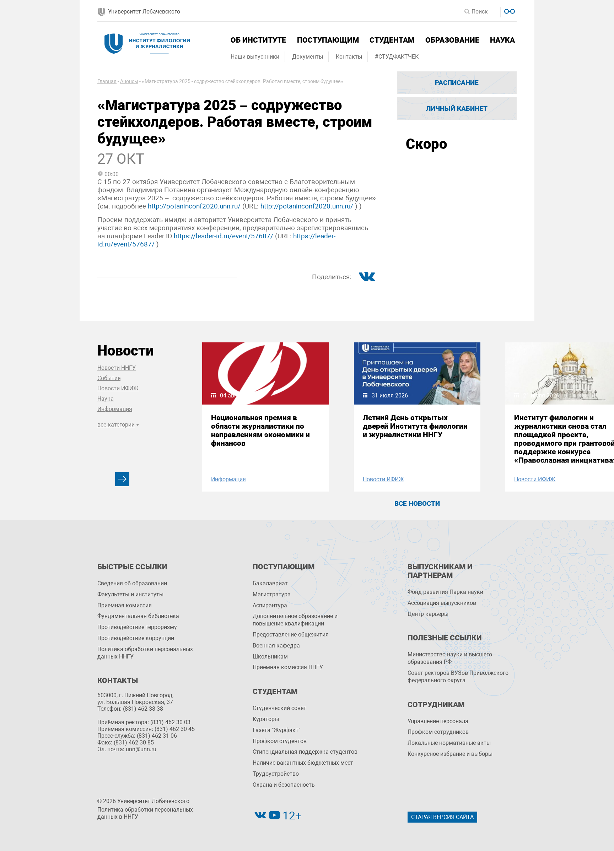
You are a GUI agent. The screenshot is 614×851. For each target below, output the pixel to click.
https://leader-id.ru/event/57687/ (223, 236)
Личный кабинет (457, 108)
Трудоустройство (276, 773)
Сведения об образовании (132, 583)
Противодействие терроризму (137, 627)
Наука (502, 40)
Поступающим (328, 40)
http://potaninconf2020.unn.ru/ (194, 206)
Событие (108, 378)
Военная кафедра (276, 645)
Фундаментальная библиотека (138, 616)
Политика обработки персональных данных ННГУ (145, 653)
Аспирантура (270, 605)
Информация (114, 409)
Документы (307, 56)
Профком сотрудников (438, 731)
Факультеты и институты (130, 594)
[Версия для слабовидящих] (509, 10)
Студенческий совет (279, 708)
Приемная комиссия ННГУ (288, 667)
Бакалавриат (270, 583)
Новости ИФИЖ (118, 388)
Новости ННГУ (116, 367)
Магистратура (272, 594)
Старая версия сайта (442, 817)
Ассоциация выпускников (442, 603)
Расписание (457, 82)
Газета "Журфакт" (276, 730)
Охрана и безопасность (284, 784)
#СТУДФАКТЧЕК (397, 56)
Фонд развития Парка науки (445, 592)
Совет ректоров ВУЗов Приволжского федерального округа (458, 677)
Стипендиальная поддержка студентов (305, 751)
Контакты (349, 56)
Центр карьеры (428, 614)
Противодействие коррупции (135, 638)
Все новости (417, 503)
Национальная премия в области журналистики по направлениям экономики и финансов (260, 430)
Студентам (392, 40)
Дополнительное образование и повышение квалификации (295, 620)
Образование (452, 40)
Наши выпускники (255, 56)
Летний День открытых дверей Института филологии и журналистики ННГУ (415, 426)
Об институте (258, 40)
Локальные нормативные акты (449, 742)
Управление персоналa (438, 721)
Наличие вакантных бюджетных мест (303, 762)
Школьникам (270, 656)
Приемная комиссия (124, 605)
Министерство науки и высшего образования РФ (450, 658)
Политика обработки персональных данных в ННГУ (145, 813)
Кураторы (266, 719)
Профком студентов (280, 741)
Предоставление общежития (291, 634)
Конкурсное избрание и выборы (450, 753)
